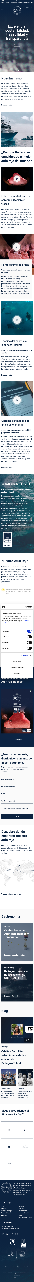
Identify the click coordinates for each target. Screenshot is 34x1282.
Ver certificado (29, 2)
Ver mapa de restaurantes (11, 894)
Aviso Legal (17, 1270)
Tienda (28, 8)
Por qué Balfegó (6, 1211)
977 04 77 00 (8, 1226)
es (30, 11)
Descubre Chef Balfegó (12, 996)
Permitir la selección (17, 667)
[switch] (29, 636)
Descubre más (17, 39)
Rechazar (17, 673)
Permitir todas (17, 661)
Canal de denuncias (17, 1278)
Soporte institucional (25, 1217)
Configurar (24, 655)
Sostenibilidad (6, 1213)
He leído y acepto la (16, 808)
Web (2, 1206)
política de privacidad (22, 808)
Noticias (21, 1208)
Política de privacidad (23, 1267)
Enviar (17, 816)
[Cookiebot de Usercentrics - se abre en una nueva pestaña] (24, 607)
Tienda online (22, 1211)
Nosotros (4, 1208)
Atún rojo (4, 1215)
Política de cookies (10, 1267)
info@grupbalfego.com (11, 1228)
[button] (14, 70)
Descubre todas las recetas (14, 955)
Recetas (21, 1206)
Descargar (18, 739)
